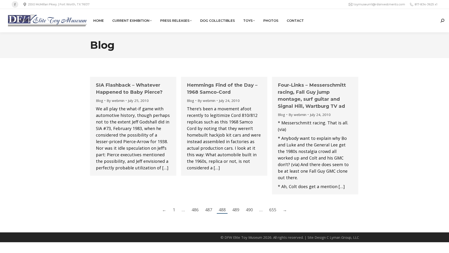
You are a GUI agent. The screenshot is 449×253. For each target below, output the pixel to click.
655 (272, 209)
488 (222, 209)
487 (208, 209)
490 (249, 209)
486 (195, 209)
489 (235, 209)
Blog (99, 100)
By (115, 100)
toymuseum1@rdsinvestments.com (379, 4)
